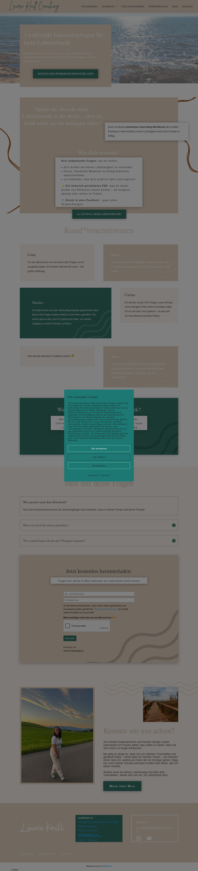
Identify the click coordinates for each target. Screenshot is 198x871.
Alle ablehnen (99, 457)
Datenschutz (93, 475)
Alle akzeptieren (99, 448)
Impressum (105, 475)
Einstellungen (99, 465)
